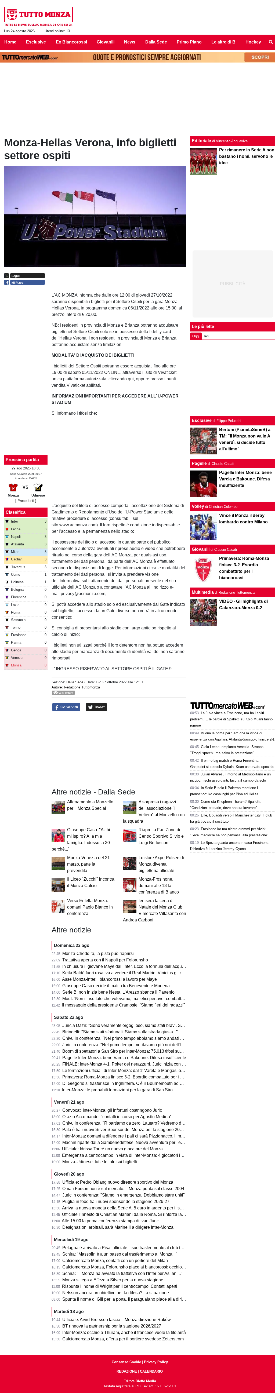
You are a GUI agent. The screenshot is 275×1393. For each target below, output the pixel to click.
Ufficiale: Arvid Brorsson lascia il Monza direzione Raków (116, 1319)
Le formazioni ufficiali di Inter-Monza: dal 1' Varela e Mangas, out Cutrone (131, 1070)
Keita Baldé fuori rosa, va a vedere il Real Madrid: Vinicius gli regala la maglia (136, 973)
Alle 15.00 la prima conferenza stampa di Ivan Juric (110, 1221)
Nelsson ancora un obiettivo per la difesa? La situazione (115, 1292)
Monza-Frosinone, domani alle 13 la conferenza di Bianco (159, 885)
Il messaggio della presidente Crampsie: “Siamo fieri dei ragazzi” (123, 1005)
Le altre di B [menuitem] (223, 42)
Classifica (16, 512)
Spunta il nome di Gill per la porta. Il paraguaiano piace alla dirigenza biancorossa (140, 1299)
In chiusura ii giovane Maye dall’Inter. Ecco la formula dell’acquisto (125, 966)
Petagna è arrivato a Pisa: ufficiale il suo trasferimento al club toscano (128, 1247)
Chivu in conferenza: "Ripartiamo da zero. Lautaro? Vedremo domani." (129, 1123)
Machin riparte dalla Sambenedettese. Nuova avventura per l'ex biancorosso (134, 1142)
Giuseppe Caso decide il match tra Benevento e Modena (116, 985)
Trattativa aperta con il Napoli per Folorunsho (105, 960)
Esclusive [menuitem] (36, 42)
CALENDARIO (151, 1371)
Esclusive (202, 420)
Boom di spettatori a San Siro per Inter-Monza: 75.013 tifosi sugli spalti (129, 1051)
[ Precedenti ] (25, 501)
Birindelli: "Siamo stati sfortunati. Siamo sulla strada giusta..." (120, 1032)
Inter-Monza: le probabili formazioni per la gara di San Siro (117, 1090)
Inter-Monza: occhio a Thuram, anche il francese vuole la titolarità (124, 1332)
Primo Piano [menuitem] (189, 42)
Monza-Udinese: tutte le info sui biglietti (99, 1161)
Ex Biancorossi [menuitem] (71, 42)
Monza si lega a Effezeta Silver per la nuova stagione (112, 1280)
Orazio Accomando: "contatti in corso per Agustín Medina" (117, 1116)
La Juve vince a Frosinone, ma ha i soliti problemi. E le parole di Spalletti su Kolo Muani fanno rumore (231, 719)
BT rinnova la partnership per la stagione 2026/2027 (111, 1326)
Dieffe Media (146, 1381)
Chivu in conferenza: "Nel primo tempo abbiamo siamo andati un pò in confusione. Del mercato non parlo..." (164, 1038)
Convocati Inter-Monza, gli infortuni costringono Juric (112, 1110)
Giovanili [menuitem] (105, 42)
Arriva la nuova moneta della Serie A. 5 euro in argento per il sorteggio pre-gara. (138, 1208)
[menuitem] (270, 42)
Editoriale (201, 140)
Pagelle (199, 463)
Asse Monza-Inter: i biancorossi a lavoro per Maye (109, 979)
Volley (198, 506)
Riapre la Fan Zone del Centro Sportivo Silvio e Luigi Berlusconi (161, 836)
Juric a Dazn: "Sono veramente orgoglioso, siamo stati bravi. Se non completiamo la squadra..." (152, 1025)
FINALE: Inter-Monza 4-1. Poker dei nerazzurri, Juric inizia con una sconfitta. (134, 1064)
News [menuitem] (129, 42)
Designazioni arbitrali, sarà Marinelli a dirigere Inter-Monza (117, 1227)
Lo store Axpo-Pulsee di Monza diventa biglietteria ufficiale (161, 864)
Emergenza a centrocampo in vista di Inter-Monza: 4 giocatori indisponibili (132, 1155)
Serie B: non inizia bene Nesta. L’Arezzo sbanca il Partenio (118, 992)
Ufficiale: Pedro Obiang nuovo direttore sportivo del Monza (117, 1182)
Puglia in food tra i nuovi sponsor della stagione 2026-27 (115, 1201)
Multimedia (203, 592)
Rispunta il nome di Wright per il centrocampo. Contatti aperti (119, 1286)
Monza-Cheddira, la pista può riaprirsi (98, 953)
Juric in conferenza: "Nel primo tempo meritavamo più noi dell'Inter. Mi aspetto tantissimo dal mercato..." (160, 1044)
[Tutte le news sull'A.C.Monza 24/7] (38, 16)
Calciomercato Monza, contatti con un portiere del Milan (115, 1260)
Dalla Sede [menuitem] (156, 42)
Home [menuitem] (10, 42)
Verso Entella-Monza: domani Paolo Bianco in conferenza (90, 907)
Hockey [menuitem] (253, 42)
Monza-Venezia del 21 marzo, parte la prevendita (88, 864)
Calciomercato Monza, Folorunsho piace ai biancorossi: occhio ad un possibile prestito (144, 1267)
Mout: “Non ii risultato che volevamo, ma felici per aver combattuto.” (125, 998)
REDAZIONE (127, 1371)
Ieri (206, 336)
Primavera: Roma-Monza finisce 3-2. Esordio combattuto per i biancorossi (132, 1077)
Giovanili (200, 549)
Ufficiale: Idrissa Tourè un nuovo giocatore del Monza (112, 1149)
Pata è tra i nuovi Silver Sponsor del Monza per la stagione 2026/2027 (128, 1129)
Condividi (68, 707)
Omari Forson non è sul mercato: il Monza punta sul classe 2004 (123, 1188)
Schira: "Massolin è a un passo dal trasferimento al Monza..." (119, 1254)
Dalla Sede (74, 682)
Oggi (196, 336)
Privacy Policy (156, 1362)
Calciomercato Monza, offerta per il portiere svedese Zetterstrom (123, 1339)
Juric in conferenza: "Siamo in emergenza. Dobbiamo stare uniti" (123, 1195)
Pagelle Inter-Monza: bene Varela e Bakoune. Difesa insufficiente (124, 1057)
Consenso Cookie (126, 1362)
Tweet (99, 707)
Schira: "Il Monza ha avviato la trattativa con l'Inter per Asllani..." (122, 1273)
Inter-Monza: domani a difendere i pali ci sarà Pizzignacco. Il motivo (126, 1136)
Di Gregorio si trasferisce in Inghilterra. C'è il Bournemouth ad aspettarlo (130, 1083)
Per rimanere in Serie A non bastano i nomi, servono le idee (246, 156)
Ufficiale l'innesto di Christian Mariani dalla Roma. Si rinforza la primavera (132, 1214)
